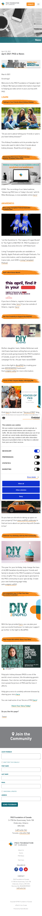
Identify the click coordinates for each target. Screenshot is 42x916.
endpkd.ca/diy (10, 371)
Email (3, 782)
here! (29, 148)
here (7, 412)
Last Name (4, 774)
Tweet (4, 716)
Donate (31, 4)
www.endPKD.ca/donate (26, 520)
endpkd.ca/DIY (10, 584)
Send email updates (10, 791)
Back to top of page (21, 905)
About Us (21, 850)
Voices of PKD (29, 412)
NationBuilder (24, 908)
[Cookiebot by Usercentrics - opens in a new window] (31, 418)
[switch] (37, 457)
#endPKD (19, 365)
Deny (21, 496)
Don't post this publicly (11, 762)
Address (4, 795)
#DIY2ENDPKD (11, 368)
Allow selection (21, 490)
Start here (21, 860)
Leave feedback (6, 752)
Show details (31, 477)
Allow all (21, 483)
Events (21, 853)
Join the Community (21, 736)
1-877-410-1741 (21, 830)
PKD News (21, 856)
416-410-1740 (24, 833)
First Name (5, 766)
